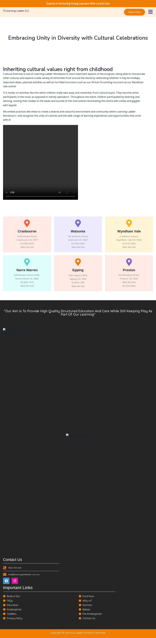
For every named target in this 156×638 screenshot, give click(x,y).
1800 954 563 (27, 247)
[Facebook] (6, 581)
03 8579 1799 (77, 282)
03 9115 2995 (128, 286)
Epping (77, 270)
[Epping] (78, 262)
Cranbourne (27, 231)
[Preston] (129, 262)
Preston (129, 270)
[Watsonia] (78, 223)
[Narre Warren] (27, 262)
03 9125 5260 (129, 243)
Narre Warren (27, 270)
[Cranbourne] (27, 223)
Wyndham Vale (129, 231)
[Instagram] (15, 581)
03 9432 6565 (78, 243)
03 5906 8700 (27, 243)
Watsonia (78, 231)
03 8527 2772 (27, 282)
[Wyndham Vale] (129, 223)
